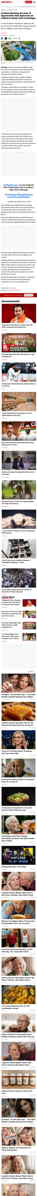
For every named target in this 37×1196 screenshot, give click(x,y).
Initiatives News (5, 477)
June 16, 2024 (26, 202)
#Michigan (12, 194)
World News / (9, 6)
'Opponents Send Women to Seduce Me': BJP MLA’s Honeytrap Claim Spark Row (17, 326)
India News (4, 330)
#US (6, 194)
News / (3, 6)
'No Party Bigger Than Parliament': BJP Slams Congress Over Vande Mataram (10, 637)
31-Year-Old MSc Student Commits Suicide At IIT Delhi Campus (18, 532)
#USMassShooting (10, 185)
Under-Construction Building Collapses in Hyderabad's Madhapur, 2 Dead (16, 561)
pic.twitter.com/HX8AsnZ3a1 (18, 197)
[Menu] (34, 2)
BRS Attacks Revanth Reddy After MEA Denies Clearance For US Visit (18, 444)
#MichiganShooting (25, 194)
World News (4, 35)
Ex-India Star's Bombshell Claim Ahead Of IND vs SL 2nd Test (19, 385)
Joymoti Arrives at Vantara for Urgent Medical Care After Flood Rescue (18, 502)
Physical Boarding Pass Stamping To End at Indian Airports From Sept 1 (17, 414)
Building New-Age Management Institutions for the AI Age (18, 473)
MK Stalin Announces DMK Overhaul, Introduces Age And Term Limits (12, 613)
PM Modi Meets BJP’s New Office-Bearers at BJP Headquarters (18, 355)
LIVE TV (29, 2)
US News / (16, 6)
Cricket (3, 388)
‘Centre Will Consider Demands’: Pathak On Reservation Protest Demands (17, 591)
